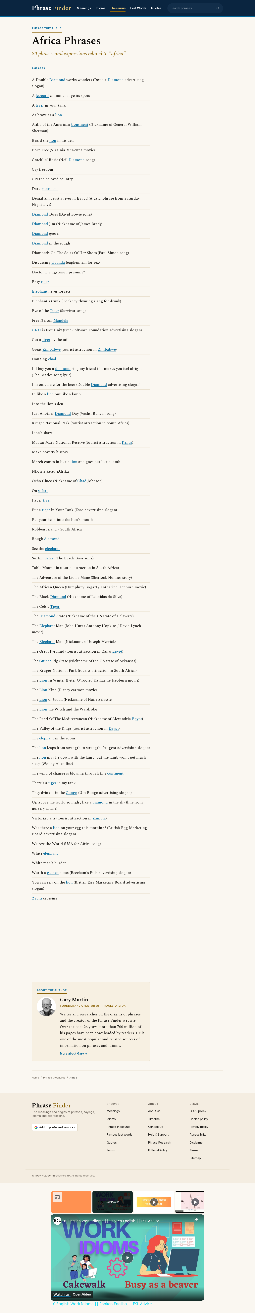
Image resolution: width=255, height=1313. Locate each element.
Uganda (58, 262)
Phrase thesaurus (54, 1077)
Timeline (154, 1119)
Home (35, 1077)
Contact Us (155, 1126)
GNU (36, 330)
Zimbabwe (51, 349)
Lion (43, 680)
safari (43, 491)
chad (52, 359)
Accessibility (198, 1134)
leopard (42, 96)
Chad (81, 481)
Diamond (57, 80)
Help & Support (158, 1134)
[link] (57, 1221)
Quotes (156, 8)
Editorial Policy (158, 1150)
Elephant (39, 291)
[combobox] (192, 8)
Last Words (138, 8)
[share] (196, 1219)
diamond (63, 369)
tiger (40, 105)
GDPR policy (198, 1111)
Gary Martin (74, 1000)
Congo (71, 793)
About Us (154, 1111)
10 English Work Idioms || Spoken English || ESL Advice (111, 1220)
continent (50, 189)
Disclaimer (197, 1142)
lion (58, 115)
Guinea (45, 661)
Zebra (37, 898)
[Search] (218, 8)
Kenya (127, 442)
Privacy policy (199, 1126)
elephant (52, 549)
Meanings (84, 8)
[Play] (154, 1202)
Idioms (100, 8)
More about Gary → (73, 1053)
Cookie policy (199, 1119)
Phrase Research (159, 1142)
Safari (49, 558)
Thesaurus (118, 8)
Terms (194, 1150)
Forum (111, 1150)
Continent (79, 125)
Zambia (99, 818)
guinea (53, 873)
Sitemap (195, 1158)
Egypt (117, 651)
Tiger (54, 311)
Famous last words (119, 1134)
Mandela (60, 321)
